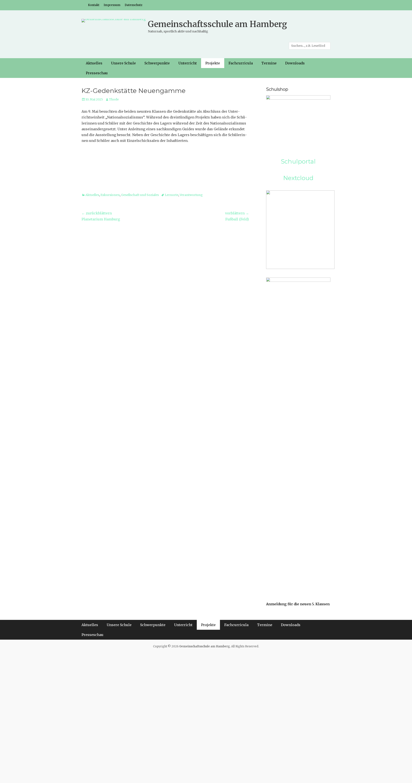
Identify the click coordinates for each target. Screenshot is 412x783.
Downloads (295, 63)
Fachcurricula (241, 63)
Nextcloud (298, 178)
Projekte (212, 63)
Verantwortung (191, 195)
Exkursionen (110, 195)
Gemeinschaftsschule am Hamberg (217, 24)
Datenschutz (133, 5)
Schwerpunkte (157, 63)
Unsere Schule (123, 63)
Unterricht (187, 63)
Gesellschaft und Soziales (140, 195)
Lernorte (171, 195)
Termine (269, 63)
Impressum (112, 5)
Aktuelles (94, 63)
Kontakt (93, 5)
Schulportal (298, 161)
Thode (114, 99)
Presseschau (97, 73)
